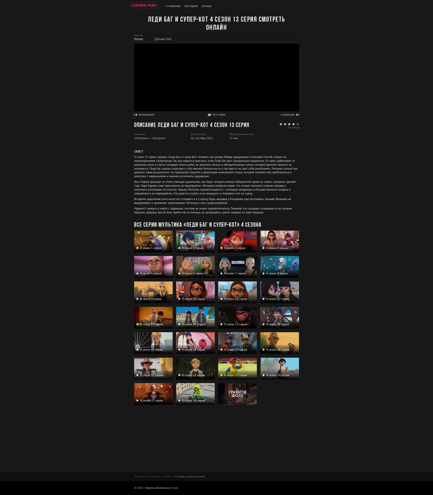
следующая (287, 114)
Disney (138, 39)
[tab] (138, 39)
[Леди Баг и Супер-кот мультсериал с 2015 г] (144, 6)
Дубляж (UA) (163, 39)
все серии (219, 114)
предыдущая (146, 114)
